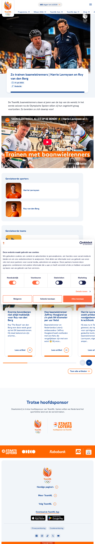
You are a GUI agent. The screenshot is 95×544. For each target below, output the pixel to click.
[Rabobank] (58, 451)
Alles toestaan (77, 299)
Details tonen (81, 291)
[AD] (78, 452)
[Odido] (28, 452)
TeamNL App (72, 12)
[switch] (35, 283)
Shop (85, 12)
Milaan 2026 (39, 12)
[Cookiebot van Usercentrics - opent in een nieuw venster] (81, 243)
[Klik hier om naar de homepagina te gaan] (8, 8)
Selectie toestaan (47, 299)
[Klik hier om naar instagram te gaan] (42, 536)
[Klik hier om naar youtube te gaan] (58, 536)
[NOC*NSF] (88, 451)
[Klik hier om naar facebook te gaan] (37, 536)
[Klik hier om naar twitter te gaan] (53, 536)
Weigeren (17, 299)
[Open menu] (91, 4)
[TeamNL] (37, 426)
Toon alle (78, 371)
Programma (22, 12)
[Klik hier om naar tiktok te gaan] (47, 536)
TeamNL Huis (55, 12)
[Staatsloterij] (9, 451)
